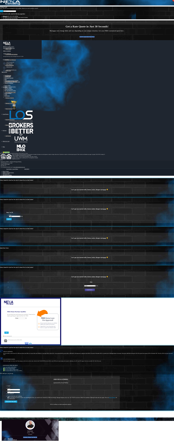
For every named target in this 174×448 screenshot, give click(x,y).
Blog (5, 79)
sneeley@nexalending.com (11, 69)
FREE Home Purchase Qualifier (11, 80)
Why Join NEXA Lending (10, 90)
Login (5, 94)
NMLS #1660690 (7, 51)
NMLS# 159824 (8, 88)
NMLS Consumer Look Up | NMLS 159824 (15, 339)
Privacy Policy (7, 85)
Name (8, 385)
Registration (7, 95)
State (10, 215)
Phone (9, 391)
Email (8, 388)
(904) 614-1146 (9, 66)
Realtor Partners (7, 93)
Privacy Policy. (112, 397)
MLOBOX (26, 169)
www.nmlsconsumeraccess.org (19, 167)
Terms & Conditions (8, 83)
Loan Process (7, 76)
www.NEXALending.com (9, 48)
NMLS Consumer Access (9, 86)
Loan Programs (7, 75)
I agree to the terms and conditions (14, 396)
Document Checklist (8, 78)
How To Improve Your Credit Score (12, 81)
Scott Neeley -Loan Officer (12, 169)
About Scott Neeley (8, 89)
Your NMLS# (10, 393)
